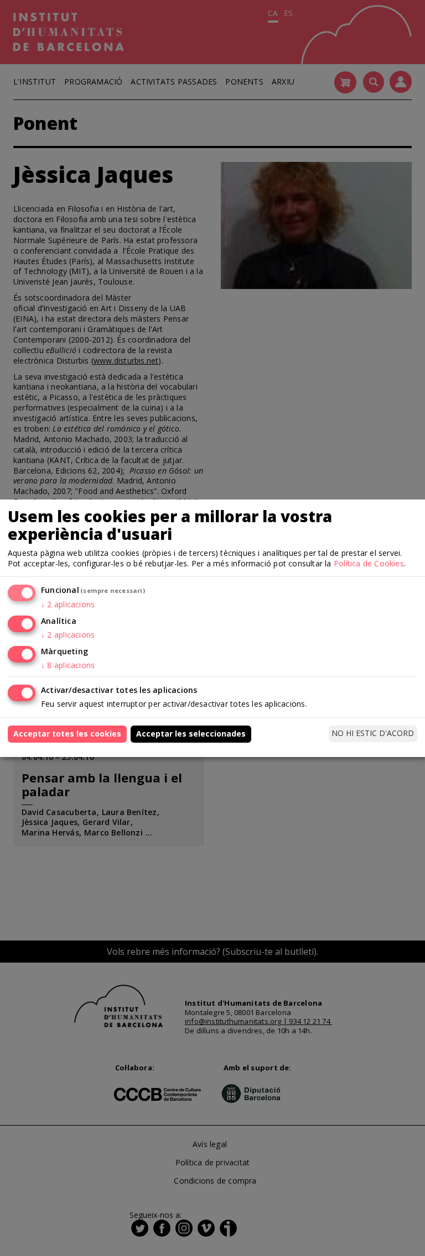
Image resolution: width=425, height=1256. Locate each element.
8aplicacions (68, 665)
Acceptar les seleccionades (191, 733)
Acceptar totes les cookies (67, 733)
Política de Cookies (369, 563)
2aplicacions (68, 604)
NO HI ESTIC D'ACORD (372, 733)
